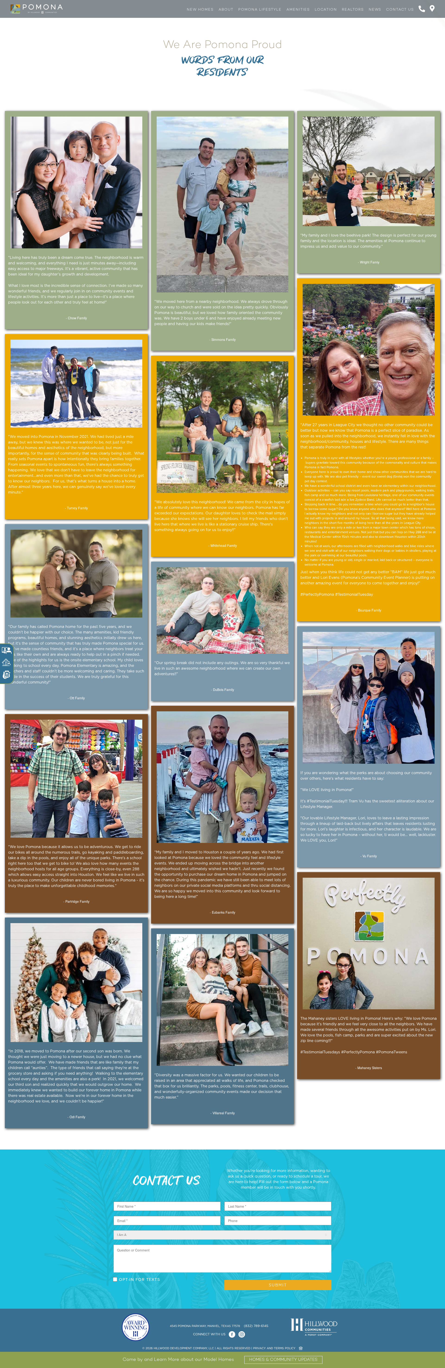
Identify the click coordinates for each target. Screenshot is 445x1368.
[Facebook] (232, 1334)
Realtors (353, 10)
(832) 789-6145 (256, 1326)
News (375, 10)
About (226, 10)
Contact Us (400, 10)
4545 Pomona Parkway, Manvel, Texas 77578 (205, 1326)
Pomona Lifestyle (260, 10)
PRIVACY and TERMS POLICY (274, 1348)
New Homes (200, 10)
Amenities (298, 10)
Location (326, 10)
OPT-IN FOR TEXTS (139, 1279)
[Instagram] (241, 1334)
